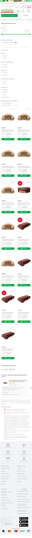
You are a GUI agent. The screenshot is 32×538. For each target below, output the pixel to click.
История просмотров (5, 476)
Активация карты (14, 3)
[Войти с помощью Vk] (28, 7)
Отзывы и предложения (22, 476)
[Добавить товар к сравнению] (11, 109)
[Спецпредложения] (24, 451)
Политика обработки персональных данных (21, 505)
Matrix (6, 369)
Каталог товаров (5, 466)
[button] (9, 15)
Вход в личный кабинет (22, 478)
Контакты (19, 481)
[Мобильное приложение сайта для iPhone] (23, 521)
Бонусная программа (21, 496)
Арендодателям (4, 497)
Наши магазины (4, 478)
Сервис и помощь (21, 466)
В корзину (8, 139)
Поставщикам (4, 495)
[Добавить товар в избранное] (13, 109)
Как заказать (19, 468)
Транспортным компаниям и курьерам (7, 503)
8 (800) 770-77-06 (17, 6)
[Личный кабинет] (24, 458)
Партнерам (3, 489)
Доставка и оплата (21, 471)
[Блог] (24, 444)
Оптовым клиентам (23, 3)
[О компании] (8, 444)
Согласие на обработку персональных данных (22, 511)
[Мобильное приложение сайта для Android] (23, 518)
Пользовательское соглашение (23, 507)
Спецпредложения (5, 473)
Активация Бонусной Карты (23, 499)
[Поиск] (18, 11)
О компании (3, 506)
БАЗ (14, 369)
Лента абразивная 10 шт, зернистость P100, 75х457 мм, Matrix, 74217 (18, 381)
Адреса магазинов (5, 3)
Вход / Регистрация (21, 7)
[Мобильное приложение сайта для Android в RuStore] (23, 525)
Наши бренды (4, 481)
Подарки (3, 483)
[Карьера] (8, 458)
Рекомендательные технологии (23, 513)
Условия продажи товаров (22, 491)
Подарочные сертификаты (22, 493)
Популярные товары (5, 468)
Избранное (3, 471)
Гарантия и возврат (21, 473)
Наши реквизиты (4, 508)
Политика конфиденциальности (23, 501)
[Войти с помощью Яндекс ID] (30, 7)
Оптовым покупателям (5, 500)
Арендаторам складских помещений (6, 492)
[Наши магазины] (8, 451)
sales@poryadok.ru (8, 524)
